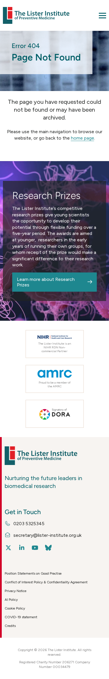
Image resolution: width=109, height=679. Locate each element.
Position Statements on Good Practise (33, 573)
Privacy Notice (15, 591)
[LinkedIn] (21, 547)
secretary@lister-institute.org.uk (47, 535)
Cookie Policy (15, 608)
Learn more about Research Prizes (46, 282)
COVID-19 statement (21, 617)
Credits (10, 626)
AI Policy (11, 600)
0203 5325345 (28, 523)
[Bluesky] (48, 547)
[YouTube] (35, 547)
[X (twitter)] (8, 547)
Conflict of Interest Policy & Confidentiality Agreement (46, 582)
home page (82, 138)
